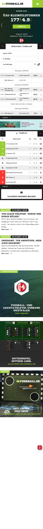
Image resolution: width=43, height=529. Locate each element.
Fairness (3, 133)
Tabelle (21, 26)
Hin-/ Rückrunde (40, 133)
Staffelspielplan (40, 46)
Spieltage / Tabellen (21, 46)
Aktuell (3, 46)
